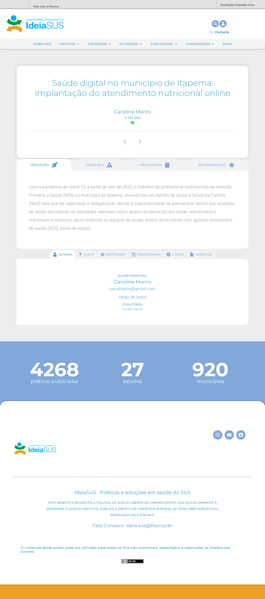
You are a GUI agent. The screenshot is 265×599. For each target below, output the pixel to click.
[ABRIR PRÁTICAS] (78, 44)
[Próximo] (138, 141)
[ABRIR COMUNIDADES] (212, 44)
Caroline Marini (132, 112)
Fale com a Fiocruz (46, 6)
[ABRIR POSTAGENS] (109, 44)
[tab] (44, 165)
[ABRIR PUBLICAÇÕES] (176, 44)
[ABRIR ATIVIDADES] (140, 44)
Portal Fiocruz (13, 4)
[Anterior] (126, 141)
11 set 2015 (132, 118)
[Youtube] (229, 435)
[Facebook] (241, 435)
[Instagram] (217, 435)
